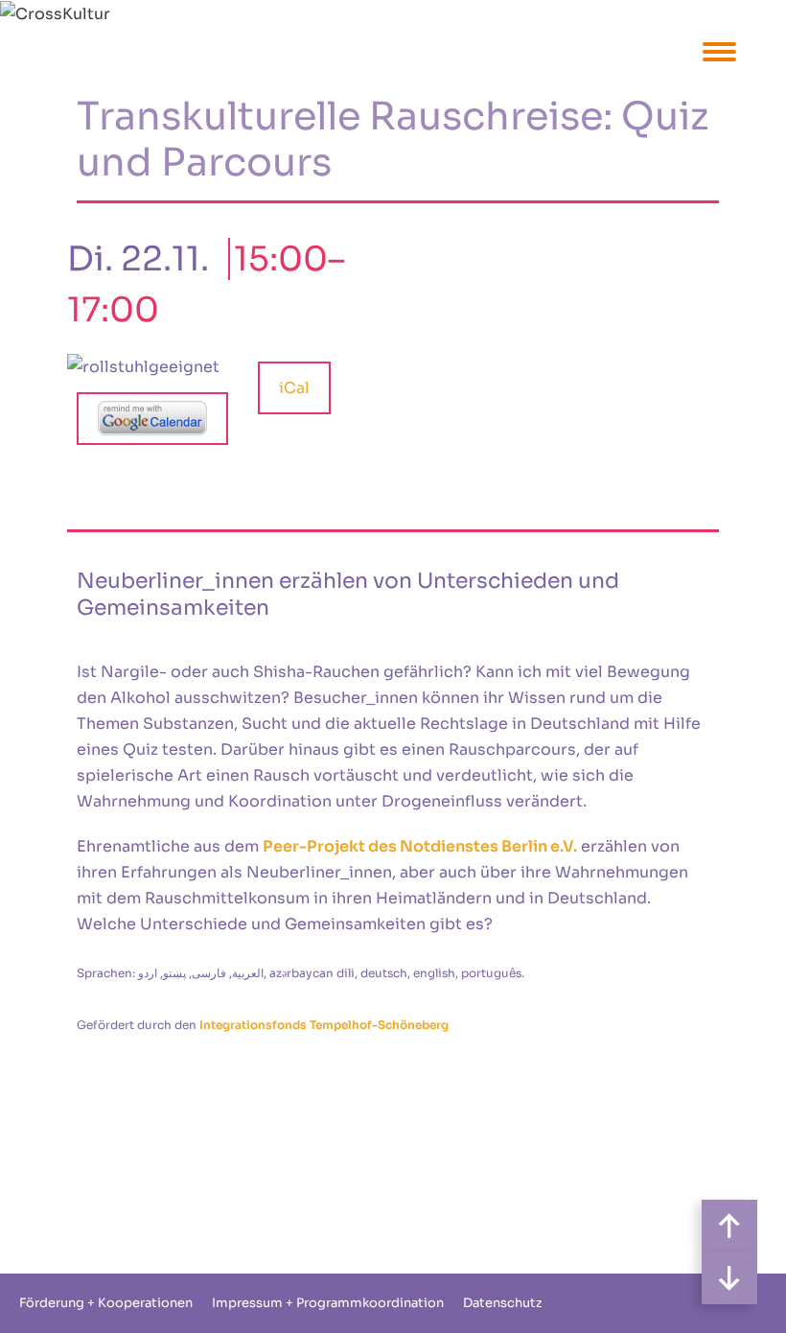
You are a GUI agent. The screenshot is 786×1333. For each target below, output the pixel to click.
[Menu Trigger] (719, 50)
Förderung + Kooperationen (106, 1303)
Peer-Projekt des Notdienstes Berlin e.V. (420, 846)
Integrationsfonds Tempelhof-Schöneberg (324, 1024)
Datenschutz (502, 1303)
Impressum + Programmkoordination (328, 1303)
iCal (294, 388)
